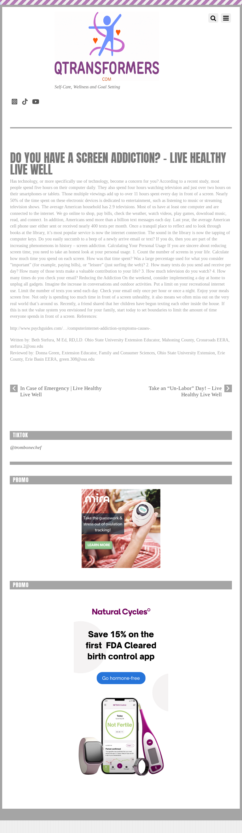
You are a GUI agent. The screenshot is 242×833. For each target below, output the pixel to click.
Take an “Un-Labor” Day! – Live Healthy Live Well (185, 391)
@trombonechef (25, 447)
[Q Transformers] (107, 74)
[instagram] (14, 100)
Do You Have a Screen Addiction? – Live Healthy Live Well (118, 163)
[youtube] (35, 100)
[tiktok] (24, 100)
